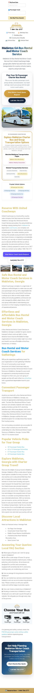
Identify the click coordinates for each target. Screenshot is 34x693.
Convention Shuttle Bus (12, 170)
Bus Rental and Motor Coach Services (15, 350)
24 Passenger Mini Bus (23, 190)
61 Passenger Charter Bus (16, 452)
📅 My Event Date (13, 2)
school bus (27, 378)
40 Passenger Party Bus (17, 197)
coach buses (13, 228)
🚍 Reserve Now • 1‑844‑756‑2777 (17, 690)
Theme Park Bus (23, 170)
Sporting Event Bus (11, 173)
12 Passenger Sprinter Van (17, 194)
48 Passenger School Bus (17, 187)
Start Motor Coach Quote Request (17, 93)
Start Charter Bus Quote (17, 664)
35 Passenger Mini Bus (9, 190)
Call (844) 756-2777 (17, 260)
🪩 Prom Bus (10, 32)
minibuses (24, 225)
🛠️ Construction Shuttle (17, 38)
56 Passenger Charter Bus (16, 447)
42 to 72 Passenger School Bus (18, 449)
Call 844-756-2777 (17, 100)
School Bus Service (22, 173)
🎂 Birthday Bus (23, 32)
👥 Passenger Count (14, 10)
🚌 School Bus (10, 40)
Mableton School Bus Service (17, 159)
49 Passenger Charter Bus (16, 454)
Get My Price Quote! (17, 18)
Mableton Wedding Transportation (17, 162)
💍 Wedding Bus (17, 35)
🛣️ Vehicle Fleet (23, 40)
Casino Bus (17, 176)
